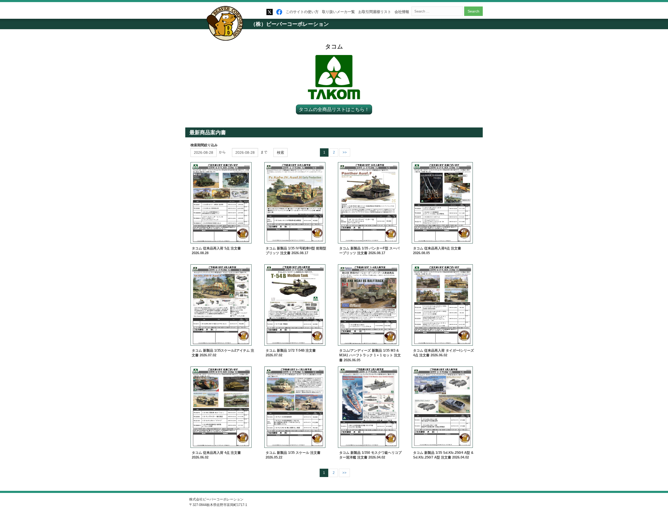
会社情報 (402, 12)
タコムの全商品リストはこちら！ (334, 109)
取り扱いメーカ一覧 (338, 12)
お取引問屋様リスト (374, 12)
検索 (280, 152)
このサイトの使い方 (302, 12)
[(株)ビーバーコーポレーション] (226, 24)
